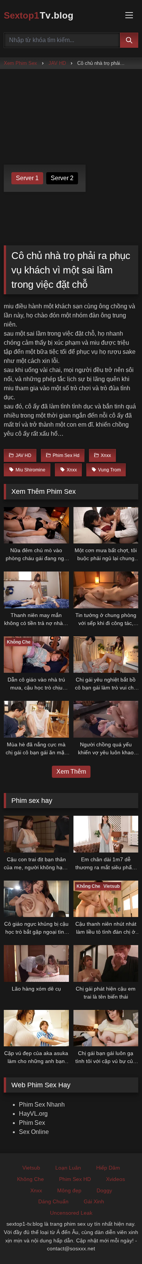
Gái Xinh (94, 1201)
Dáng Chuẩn (53, 1201)
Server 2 (62, 178)
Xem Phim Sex (20, 63)
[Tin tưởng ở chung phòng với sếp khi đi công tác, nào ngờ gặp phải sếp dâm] (106, 590)
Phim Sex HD (75, 1179)
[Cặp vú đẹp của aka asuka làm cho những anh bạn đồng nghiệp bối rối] (36, 1028)
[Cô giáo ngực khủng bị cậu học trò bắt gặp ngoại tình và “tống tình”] (36, 899)
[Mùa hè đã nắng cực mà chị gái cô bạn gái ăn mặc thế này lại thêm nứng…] (36, 719)
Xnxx (36, 1190)
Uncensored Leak (71, 1213)
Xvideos (115, 1179)
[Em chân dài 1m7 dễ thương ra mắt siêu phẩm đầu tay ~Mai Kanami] (106, 834)
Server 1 (27, 178)
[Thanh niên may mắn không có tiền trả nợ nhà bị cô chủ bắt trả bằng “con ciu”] (36, 590)
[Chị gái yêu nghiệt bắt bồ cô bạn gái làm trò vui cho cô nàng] (106, 654)
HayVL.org (33, 1113)
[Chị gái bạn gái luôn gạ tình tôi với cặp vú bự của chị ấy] (106, 1028)
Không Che (30, 1179)
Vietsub (31, 1168)
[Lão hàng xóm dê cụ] (36, 963)
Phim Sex (32, 1123)
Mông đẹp (69, 1190)
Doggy (104, 1190)
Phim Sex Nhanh (42, 1104)
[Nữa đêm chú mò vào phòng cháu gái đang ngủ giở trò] (36, 525)
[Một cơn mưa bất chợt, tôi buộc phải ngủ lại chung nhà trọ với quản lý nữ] (106, 525)
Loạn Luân (68, 1168)
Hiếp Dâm (108, 1168)
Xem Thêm (71, 771)
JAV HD (57, 63)
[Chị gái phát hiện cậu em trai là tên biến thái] (106, 963)
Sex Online (34, 1132)
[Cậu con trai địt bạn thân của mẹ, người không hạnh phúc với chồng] (36, 834)
